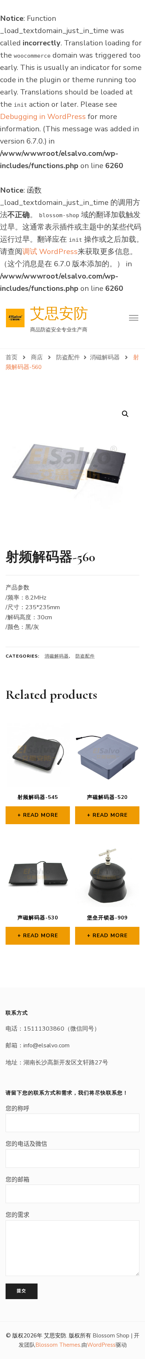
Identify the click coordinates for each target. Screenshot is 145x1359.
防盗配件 (85, 656)
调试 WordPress (50, 252)
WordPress (101, 1345)
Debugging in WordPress (43, 117)
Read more (40, 815)
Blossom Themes (57, 1345)
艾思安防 (59, 313)
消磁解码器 (57, 656)
